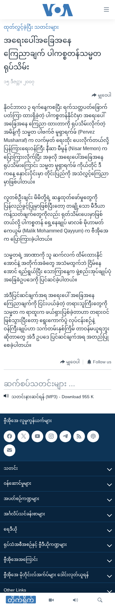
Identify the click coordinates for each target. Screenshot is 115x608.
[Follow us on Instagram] (51, 436)
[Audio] (75, 600)
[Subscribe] (9, 450)
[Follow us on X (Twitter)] (23, 436)
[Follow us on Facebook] (9, 436)
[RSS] (79, 436)
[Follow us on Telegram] (65, 436)
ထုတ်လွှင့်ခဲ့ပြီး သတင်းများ (31, 27)
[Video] (51, 600)
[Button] (101, 95)
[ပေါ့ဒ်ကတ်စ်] (93, 436)
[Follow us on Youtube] (37, 436)
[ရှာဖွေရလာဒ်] (100, 600)
